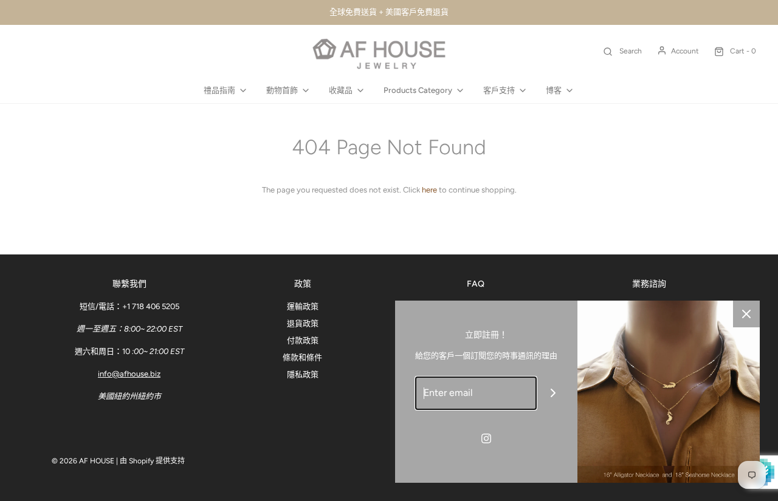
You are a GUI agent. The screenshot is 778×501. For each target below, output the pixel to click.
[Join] (553, 393)
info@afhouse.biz (129, 373)
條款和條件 (302, 357)
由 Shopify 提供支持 (152, 461)
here (429, 189)
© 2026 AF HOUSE (83, 461)
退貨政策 (302, 323)
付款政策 (302, 340)
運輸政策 (302, 306)
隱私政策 (302, 374)
